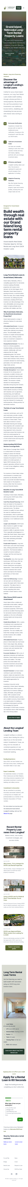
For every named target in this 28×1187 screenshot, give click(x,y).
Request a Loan (19, 8)
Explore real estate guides (14, 947)
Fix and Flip (6, 1158)
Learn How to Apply (14, 717)
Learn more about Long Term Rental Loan (14, 1051)
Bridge (5, 1161)
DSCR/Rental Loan (11, 1111)
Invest (16, 1161)
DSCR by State (18, 1169)
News (16, 1158)
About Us (6, 813)
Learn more (22, 54)
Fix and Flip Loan (11, 1108)
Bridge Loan (9, 1109)
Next (20, 1119)
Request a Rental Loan (9, 54)
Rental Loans (7, 1165)
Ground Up (6, 1169)
